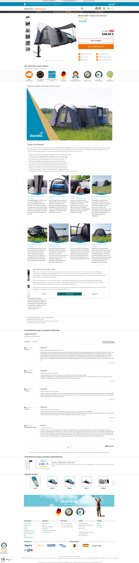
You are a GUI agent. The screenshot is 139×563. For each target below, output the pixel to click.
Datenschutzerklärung (64, 289)
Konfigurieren (95, 293)
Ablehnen (44, 293)
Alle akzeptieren (69, 293)
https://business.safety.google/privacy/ (67, 284)
